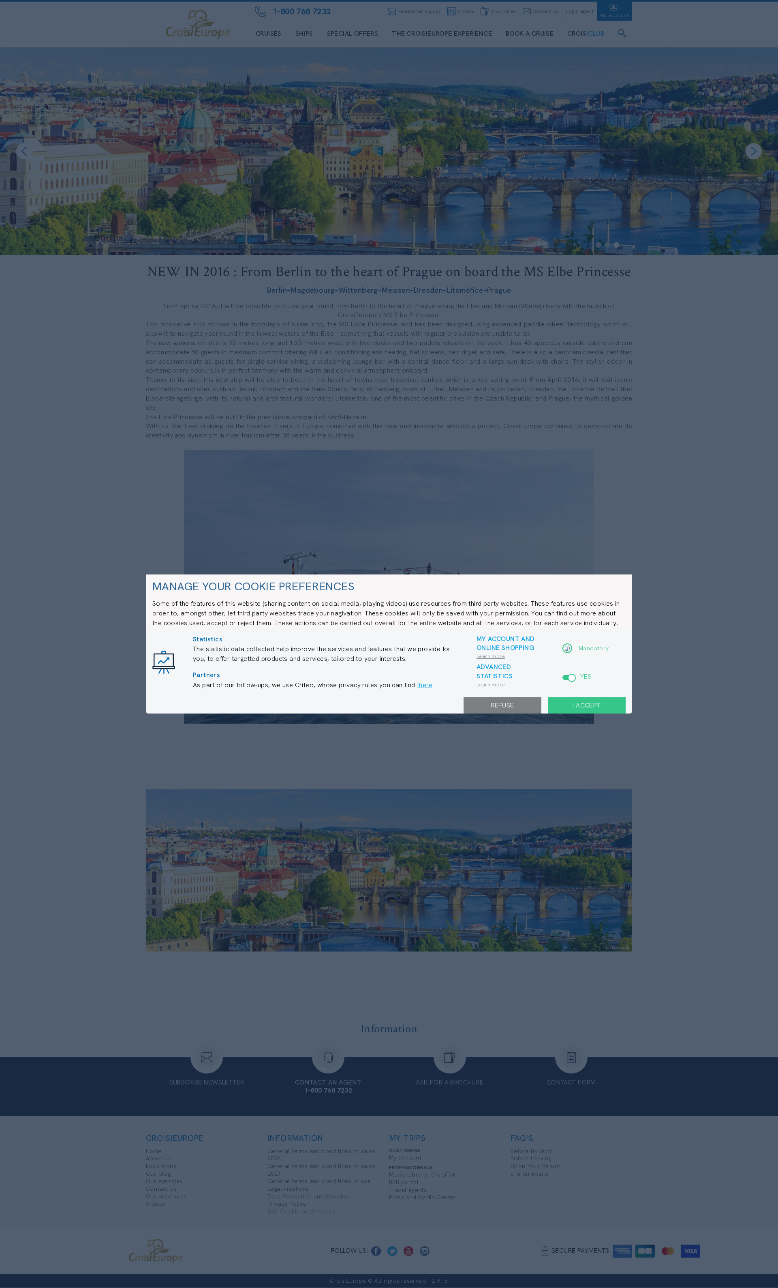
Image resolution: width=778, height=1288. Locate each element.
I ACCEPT (587, 705)
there (424, 685)
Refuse (502, 705)
